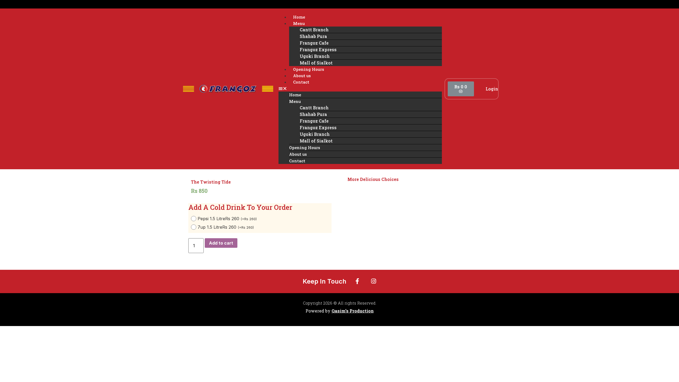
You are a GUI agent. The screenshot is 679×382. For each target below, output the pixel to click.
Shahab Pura (313, 36)
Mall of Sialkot (316, 63)
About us (302, 75)
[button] (360, 88)
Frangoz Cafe (314, 43)
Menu (299, 23)
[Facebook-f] (357, 281)
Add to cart (221, 243)
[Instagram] (374, 281)
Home (299, 17)
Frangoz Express (318, 49)
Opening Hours (308, 69)
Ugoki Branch (315, 56)
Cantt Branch (314, 29)
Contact (301, 82)
